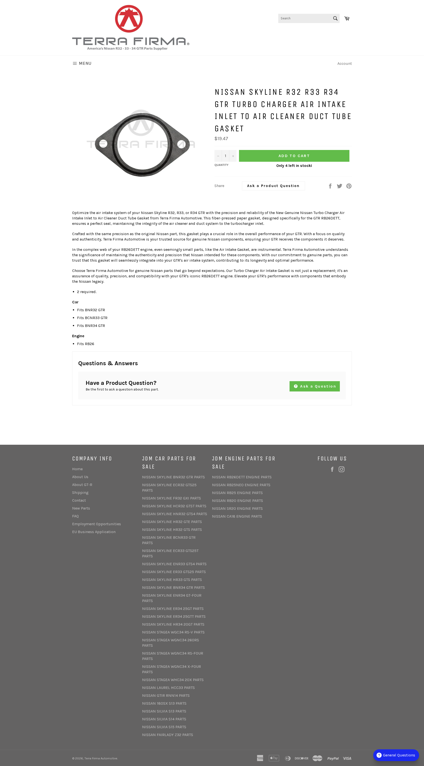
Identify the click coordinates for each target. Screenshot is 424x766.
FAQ (75, 516)
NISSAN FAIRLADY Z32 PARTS (167, 734)
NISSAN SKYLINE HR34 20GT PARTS (173, 624)
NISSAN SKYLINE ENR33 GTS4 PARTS (174, 564)
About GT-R (82, 484)
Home (77, 469)
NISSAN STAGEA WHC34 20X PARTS (173, 679)
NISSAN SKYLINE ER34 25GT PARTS (173, 608)
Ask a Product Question (273, 186)
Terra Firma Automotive (100, 758)
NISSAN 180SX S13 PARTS (164, 703)
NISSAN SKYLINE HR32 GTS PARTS (172, 529)
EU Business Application (94, 531)
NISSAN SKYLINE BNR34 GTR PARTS (173, 587)
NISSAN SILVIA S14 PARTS (164, 719)
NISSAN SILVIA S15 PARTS (164, 727)
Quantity (221, 165)
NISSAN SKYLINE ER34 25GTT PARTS (174, 616)
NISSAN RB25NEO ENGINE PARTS (241, 485)
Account (344, 63)
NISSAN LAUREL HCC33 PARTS (168, 687)
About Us (80, 476)
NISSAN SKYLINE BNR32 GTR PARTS (173, 477)
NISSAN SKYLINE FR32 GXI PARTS (171, 498)
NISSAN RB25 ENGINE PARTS (237, 492)
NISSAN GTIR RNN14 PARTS (166, 695)
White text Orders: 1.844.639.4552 (322, 34)
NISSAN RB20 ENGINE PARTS (237, 500)
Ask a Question (317, 386)
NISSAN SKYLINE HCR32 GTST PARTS (174, 506)
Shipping (80, 492)
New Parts (81, 508)
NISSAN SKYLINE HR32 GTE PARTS (172, 521)
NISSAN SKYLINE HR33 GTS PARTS (172, 579)
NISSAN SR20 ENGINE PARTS (237, 508)
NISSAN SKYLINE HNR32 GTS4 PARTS (174, 513)
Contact (79, 500)
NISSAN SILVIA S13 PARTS (164, 711)
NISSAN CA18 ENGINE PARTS (237, 516)
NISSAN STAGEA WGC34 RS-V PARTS (173, 632)
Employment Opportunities (96, 524)
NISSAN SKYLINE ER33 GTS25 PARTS (174, 571)
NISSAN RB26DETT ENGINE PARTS (242, 477)
